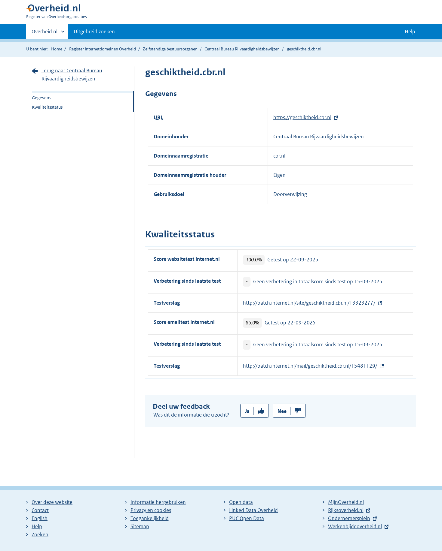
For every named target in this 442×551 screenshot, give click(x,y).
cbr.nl (279, 155)
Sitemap (139, 526)
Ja (247, 411)
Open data (241, 502)
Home (56, 49)
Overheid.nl (44, 33)
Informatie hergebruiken (158, 502)
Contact (40, 510)
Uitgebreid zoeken (94, 31)
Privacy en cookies (150, 510)
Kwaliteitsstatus (47, 107)
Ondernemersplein (349, 518)
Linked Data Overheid (253, 510)
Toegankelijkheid (149, 518)
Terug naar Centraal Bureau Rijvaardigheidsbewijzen (71, 74)
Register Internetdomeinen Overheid (102, 49)
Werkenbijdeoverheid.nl (355, 526)
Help (37, 526)
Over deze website (52, 502)
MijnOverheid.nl (346, 502)
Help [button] (410, 31)
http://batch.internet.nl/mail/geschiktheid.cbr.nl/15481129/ (310, 366)
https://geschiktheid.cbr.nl (302, 117)
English (40, 518)
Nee (282, 411)
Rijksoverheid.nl (346, 510)
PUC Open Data (246, 518)
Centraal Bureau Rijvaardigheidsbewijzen (242, 49)
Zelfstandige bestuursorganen (170, 49)
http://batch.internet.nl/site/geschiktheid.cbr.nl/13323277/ (309, 303)
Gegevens (41, 98)
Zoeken (40, 534)
